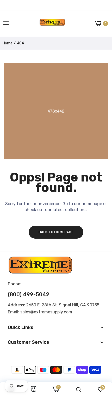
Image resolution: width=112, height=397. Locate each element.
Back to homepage (56, 232)
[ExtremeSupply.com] (52, 23)
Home (8, 43)
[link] (33, 389)
